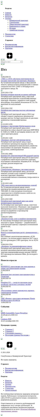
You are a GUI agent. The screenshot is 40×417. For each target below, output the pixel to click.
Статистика (9, 36)
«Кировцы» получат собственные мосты (16, 140)
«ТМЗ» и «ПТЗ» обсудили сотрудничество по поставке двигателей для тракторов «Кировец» (18, 80)
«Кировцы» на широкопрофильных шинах (16, 246)
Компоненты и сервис (17, 26)
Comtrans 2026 (6, 319)
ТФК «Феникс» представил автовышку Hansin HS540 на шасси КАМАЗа (18, 299)
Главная (8, 13)
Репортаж (8, 16)
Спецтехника (14, 22)
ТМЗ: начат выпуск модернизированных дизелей (19, 185)
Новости (8, 15)
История (12, 28)
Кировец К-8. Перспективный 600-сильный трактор (20, 156)
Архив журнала (11, 390)
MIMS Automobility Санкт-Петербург (14, 313)
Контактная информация (14, 46)
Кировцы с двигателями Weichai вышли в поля (18, 126)
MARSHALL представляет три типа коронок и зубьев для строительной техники (18, 267)
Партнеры (8, 48)
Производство (10, 34)
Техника (8, 18)
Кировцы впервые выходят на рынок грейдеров (18, 94)
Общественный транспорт (19, 24)
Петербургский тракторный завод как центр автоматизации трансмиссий (17, 202)
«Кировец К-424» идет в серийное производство (18, 219)
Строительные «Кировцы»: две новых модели (18, 169)
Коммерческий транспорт (18, 20)
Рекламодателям (11, 44)
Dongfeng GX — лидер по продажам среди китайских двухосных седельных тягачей (16, 283)
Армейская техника (16, 30)
